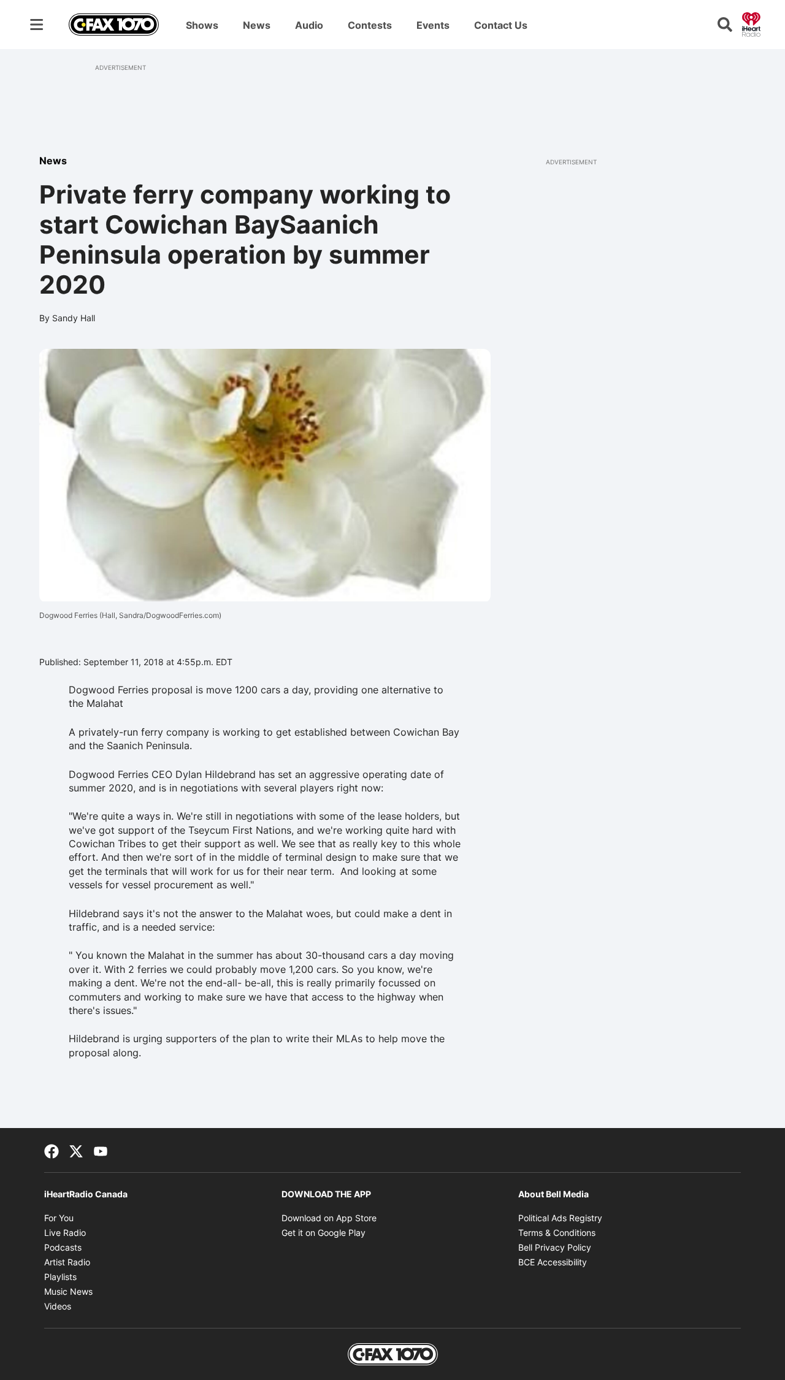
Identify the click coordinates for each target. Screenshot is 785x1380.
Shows (202, 25)
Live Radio (65, 1232)
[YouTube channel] (100, 1150)
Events (433, 25)
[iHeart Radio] (751, 23)
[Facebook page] (51, 1150)
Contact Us (500, 25)
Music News (68, 1291)
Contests (370, 25)
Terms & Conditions (556, 1232)
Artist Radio (67, 1262)
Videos (57, 1306)
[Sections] (37, 24)
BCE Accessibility (552, 1262)
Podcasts (63, 1247)
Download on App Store (329, 1218)
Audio (309, 25)
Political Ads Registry (560, 1218)
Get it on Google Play (323, 1232)
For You (59, 1218)
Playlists (60, 1276)
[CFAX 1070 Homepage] (114, 24)
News (256, 25)
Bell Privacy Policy (554, 1247)
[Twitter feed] (76, 1150)
